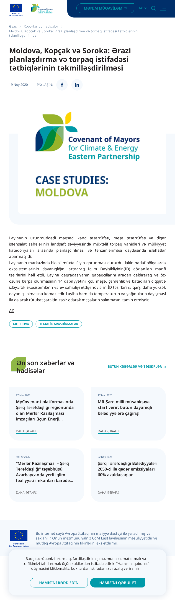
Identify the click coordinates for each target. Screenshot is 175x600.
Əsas (13, 26)
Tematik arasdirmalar (58, 324)
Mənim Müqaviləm (103, 8)
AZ (11, 310)
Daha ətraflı (26, 431)
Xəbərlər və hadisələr (41, 26)
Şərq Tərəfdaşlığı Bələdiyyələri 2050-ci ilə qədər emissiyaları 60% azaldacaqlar (127, 469)
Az (141, 8)
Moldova (21, 324)
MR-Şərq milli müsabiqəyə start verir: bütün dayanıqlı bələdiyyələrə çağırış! (125, 407)
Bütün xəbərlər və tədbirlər (135, 367)
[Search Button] (153, 8)
